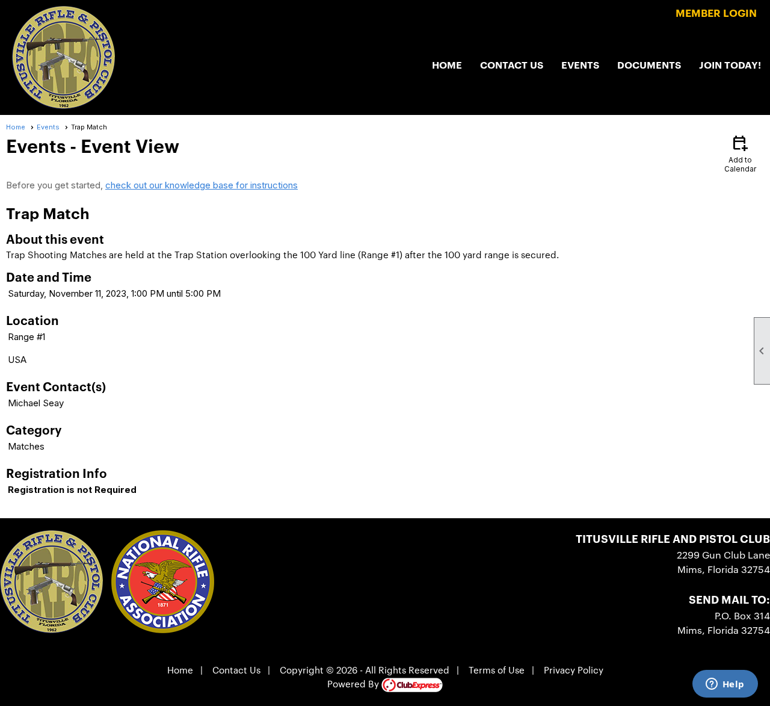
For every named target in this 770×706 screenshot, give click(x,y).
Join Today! (730, 64)
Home (447, 64)
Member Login (716, 12)
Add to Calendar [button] (740, 153)
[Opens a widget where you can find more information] (725, 685)
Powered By (354, 683)
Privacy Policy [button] (573, 669)
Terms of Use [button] (497, 669)
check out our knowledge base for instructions (201, 185)
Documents (649, 64)
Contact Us (511, 64)
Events (580, 64)
